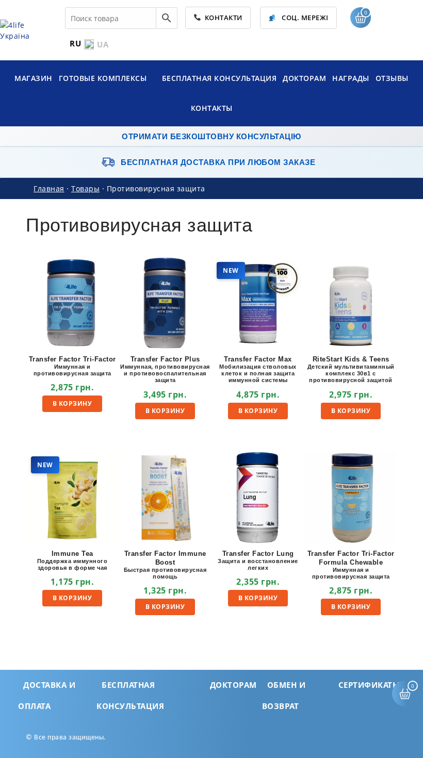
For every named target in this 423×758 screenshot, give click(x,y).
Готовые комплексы (104, 78)
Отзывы (392, 78)
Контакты (212, 108)
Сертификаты (369, 685)
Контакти (221, 17)
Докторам (304, 78)
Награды (350, 78)
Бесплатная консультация (219, 78)
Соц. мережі (304, 17)
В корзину (72, 403)
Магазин (33, 78)
